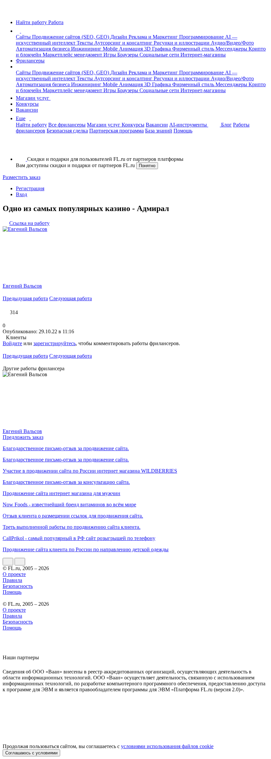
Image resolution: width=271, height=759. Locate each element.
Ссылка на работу (29, 223)
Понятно (147, 165)
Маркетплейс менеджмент (73, 54)
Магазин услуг (33, 98)
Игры (110, 54)
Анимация (131, 49)
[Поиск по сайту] (21, 148)
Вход (21, 194)
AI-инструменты (188, 124)
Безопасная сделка (67, 130)
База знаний (158, 130)
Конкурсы (27, 104)
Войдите (12, 343)
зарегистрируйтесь (54, 343)
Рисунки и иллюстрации (182, 43)
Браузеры (128, 54)
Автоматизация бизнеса (43, 49)
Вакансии (27, 110)
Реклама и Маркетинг (154, 37)
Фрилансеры (30, 60)
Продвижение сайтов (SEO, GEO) (71, 37)
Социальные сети (159, 54)
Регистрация (30, 188)
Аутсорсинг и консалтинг (124, 43)
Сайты (24, 37)
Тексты (85, 43)
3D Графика (158, 49)
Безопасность (18, 586)
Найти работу (31, 124)
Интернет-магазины (203, 54)
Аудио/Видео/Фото (232, 43)
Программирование (202, 37)
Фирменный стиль (193, 49)
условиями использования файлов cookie (167, 746)
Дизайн (119, 37)
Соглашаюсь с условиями (31, 752)
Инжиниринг (87, 49)
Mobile (111, 49)
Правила (12, 580)
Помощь (183, 130)
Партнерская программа (116, 130)
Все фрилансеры (67, 124)
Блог (226, 124)
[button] (22, 31)
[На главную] (9, 11)
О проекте (14, 574)
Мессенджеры (232, 49)
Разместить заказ (21, 177)
